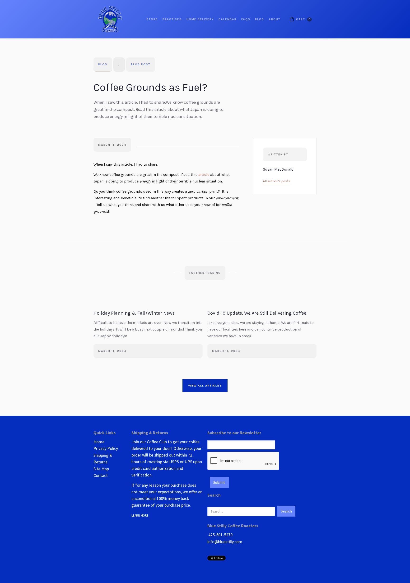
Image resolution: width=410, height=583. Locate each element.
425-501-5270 (220, 534)
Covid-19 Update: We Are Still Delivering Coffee (256, 313)
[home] (110, 19)
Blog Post (140, 64)
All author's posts (276, 181)
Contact (100, 475)
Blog (102, 64)
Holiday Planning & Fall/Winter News (134, 313)
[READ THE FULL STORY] (148, 305)
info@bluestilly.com (224, 541)
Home (98, 441)
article (203, 174)
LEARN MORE (140, 515)
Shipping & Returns (102, 458)
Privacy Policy (105, 448)
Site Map (101, 468)
